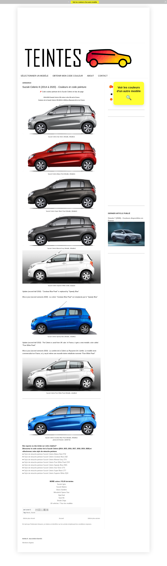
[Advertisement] (83, 26)
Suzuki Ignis (61, 484)
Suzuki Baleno (61, 487)
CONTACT (103, 76)
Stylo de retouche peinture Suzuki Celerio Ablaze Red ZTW (45, 454)
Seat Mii (61, 498)
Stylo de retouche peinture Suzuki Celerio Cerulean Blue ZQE (46, 457)
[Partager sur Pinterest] (47, 510)
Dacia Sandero (61, 490)
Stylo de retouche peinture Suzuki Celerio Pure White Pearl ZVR (47, 462)
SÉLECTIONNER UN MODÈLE (34, 76)
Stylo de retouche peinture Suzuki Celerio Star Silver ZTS (44, 468)
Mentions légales (28, 543)
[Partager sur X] (42, 510)
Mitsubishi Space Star (61, 492)
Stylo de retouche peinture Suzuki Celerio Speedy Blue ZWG (45, 465)
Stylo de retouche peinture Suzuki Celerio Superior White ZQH (46, 473)
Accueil (61, 518)
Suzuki (33, 512)
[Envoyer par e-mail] (36, 510)
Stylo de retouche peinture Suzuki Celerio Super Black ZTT (45, 470)
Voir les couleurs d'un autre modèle (85, 2)
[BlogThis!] (39, 510)
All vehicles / (61, 503)
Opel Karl (61, 495)
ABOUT (90, 76)
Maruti (28, 512)
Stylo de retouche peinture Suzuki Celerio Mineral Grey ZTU (45, 459)
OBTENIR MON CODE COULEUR (68, 76)
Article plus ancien (94, 518)
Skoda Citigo (61, 500)
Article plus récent (29, 518)
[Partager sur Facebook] (44, 510)
